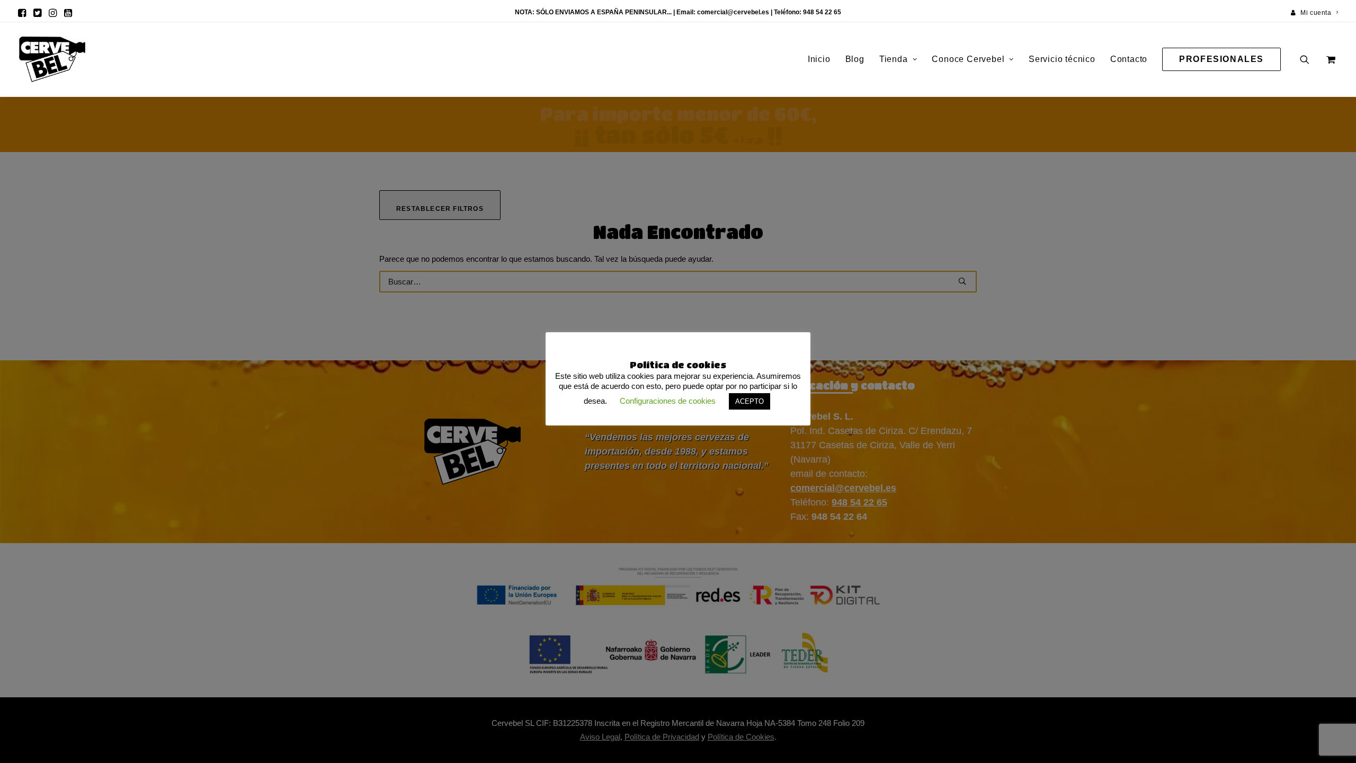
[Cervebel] (52, 59)
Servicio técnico (1062, 59)
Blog (854, 59)
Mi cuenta (1315, 12)
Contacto (1128, 59)
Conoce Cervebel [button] (968, 59)
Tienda (893, 59)
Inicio (819, 59)
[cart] (1330, 59)
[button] (22, 12)
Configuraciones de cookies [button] (668, 400)
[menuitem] (1314, 12)
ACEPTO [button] (749, 401)
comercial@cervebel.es (733, 12)
